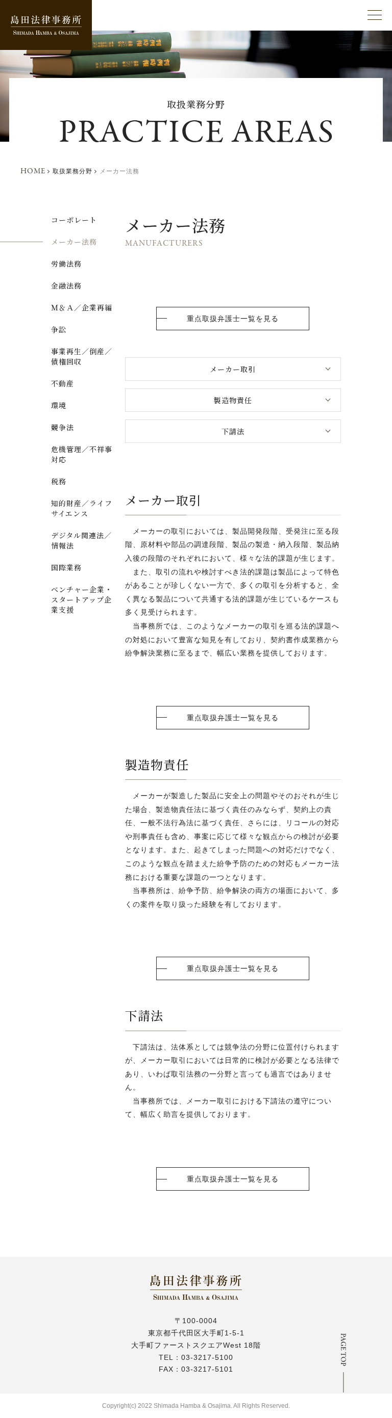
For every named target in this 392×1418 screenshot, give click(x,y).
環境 (58, 405)
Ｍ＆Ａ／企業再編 (81, 307)
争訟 (58, 329)
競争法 (62, 427)
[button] (375, 15)
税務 (58, 481)
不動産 (62, 383)
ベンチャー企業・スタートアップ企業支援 (81, 599)
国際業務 (66, 567)
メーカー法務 (74, 242)
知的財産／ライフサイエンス (81, 508)
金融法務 (66, 285)
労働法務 (66, 263)
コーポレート (74, 220)
